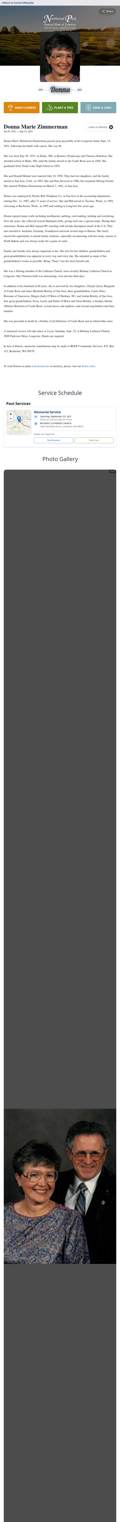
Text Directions (53, 440)
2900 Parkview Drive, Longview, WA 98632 (61, 426)
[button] (19, 419)
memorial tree (41, 366)
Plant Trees (94, 440)
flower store (88, 366)
